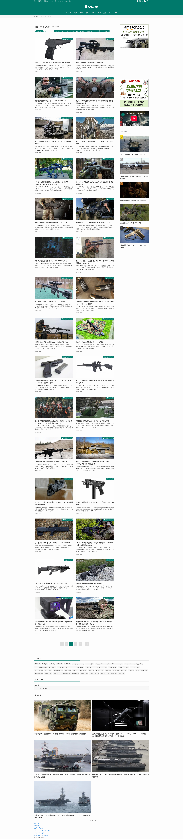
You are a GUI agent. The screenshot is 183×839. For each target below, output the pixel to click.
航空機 (84, 673)
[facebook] (137, 1)
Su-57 (67, 664)
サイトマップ (38, 833)
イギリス (99, 664)
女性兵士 (99, 670)
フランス (112, 667)
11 (87, 644)
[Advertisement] (134, 63)
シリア (61, 667)
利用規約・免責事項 (41, 835)
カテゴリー (38, 685)
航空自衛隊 (94, 673)
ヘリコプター (123, 667)
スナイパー (70, 667)
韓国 (121, 673)
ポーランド (135, 667)
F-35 (52, 664)
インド (128, 664)
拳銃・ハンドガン (80, 31)
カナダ (52, 667)
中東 (75, 670)
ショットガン (89, 31)
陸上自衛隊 (112, 673)
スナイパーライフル (69, 31)
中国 (68, 670)
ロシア (48, 670)
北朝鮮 (83, 670)
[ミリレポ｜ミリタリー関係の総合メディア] (91, 6)
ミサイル (39, 670)
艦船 (103, 673)
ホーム (36, 823)
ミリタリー (39, 31)
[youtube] (142, 1)
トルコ (80, 667)
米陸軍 (66, 673)
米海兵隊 (39, 673)
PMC (59, 664)
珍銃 (123, 670)
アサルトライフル (59, 31)
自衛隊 (75, 673)
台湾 (91, 670)
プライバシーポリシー (42, 830)
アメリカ (89, 664)
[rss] (145, 1)
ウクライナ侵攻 (41, 667)
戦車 (108, 670)
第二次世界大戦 (141, 670)
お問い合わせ (38, 828)
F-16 (44, 664)
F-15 (37, 664)
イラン (119, 664)
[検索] (147, 1)
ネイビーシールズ (100, 667)
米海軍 (48, 673)
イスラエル (109, 664)
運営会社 (37, 825)
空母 (131, 670)
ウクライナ (138, 664)
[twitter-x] (140, 1)
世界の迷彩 (58, 670)
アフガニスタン (78, 664)
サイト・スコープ (105, 31)
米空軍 (57, 673)
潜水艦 (116, 670)
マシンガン (96, 31)
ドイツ (89, 667)
